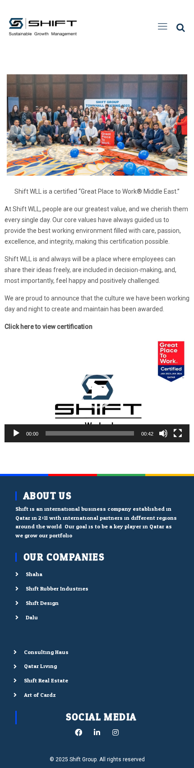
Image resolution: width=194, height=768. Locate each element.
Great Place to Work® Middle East (128, 191)
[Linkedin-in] (97, 732)
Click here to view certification (48, 326)
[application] (97, 391)
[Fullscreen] (177, 433)
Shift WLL (28, 191)
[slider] (90, 433)
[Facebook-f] (78, 732)
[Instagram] (115, 732)
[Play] (16, 433)
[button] (97, 391)
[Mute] (163, 433)
